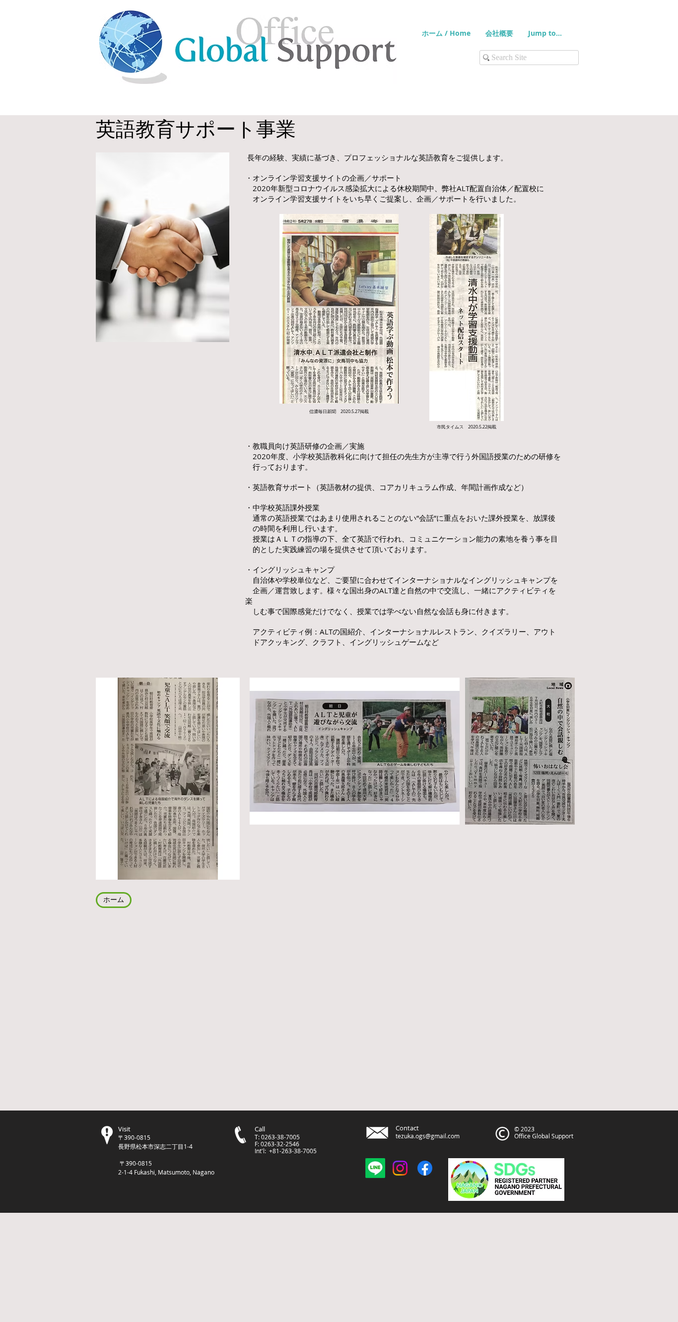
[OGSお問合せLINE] (375, 1168)
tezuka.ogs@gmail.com (428, 1136)
